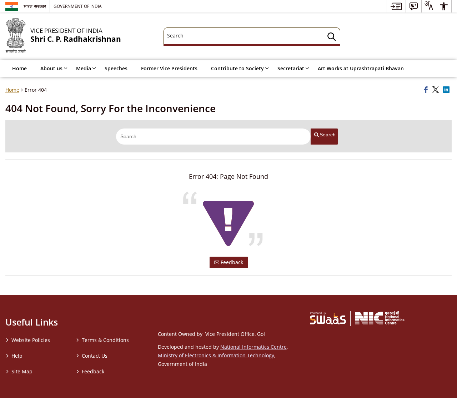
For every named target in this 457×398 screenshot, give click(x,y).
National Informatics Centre (253, 346)
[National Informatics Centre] (380, 317)
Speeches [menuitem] (116, 68)
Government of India (78, 6)
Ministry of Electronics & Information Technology (216, 355)
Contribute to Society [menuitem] (237, 68)
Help (16, 355)
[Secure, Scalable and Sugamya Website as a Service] (328, 317)
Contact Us (94, 355)
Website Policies (30, 340)
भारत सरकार (35, 6)
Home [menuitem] (19, 68)
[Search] (331, 38)
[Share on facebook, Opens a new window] (427, 90)
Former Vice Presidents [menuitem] (169, 68)
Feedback (231, 262)
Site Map (21, 371)
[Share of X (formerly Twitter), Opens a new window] (436, 90)
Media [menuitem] (83, 68)
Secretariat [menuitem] (290, 68)
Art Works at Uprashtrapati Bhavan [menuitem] (361, 68)
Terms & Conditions (105, 340)
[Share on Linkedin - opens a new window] (447, 90)
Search (328, 134)
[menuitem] (396, 6)
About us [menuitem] (51, 68)
